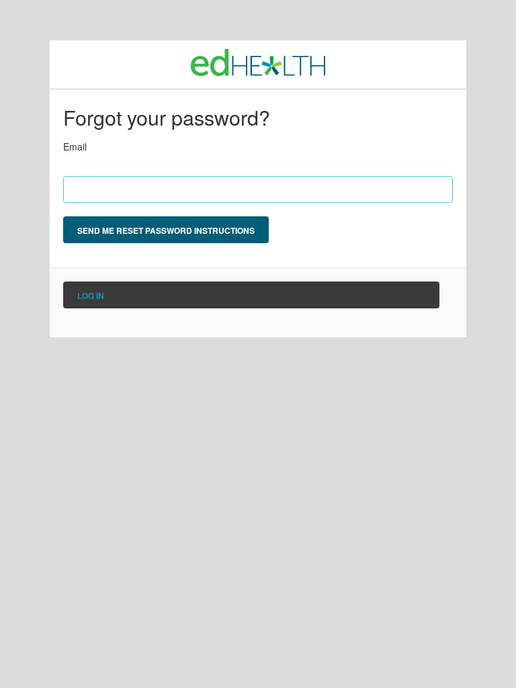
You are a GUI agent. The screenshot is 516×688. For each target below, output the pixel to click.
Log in (90, 296)
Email (75, 146)
